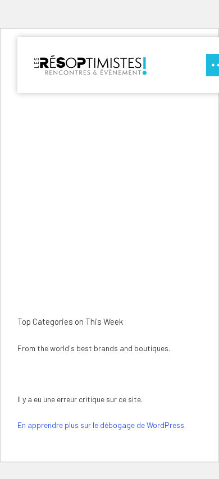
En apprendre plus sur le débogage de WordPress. (101, 425)
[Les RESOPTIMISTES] (90, 65)
